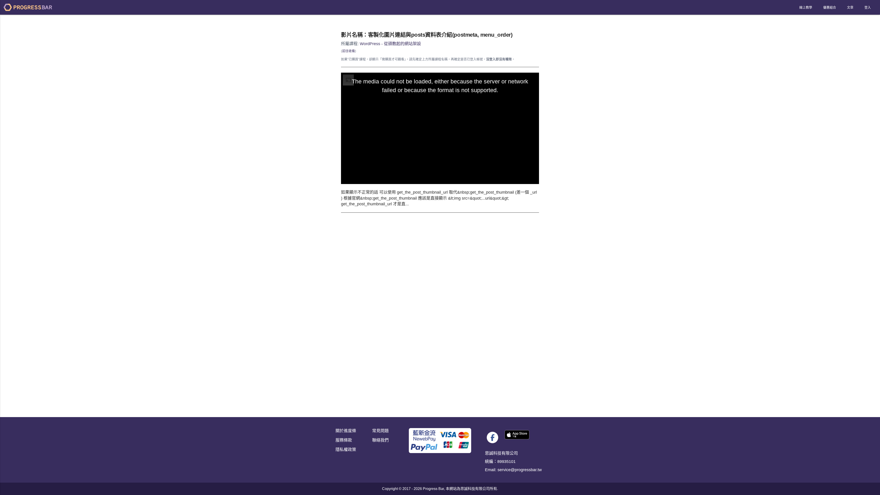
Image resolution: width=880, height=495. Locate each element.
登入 (867, 7)
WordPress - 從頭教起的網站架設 (390, 43)
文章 (850, 7)
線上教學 (805, 7)
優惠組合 (829, 7)
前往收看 (348, 51)
